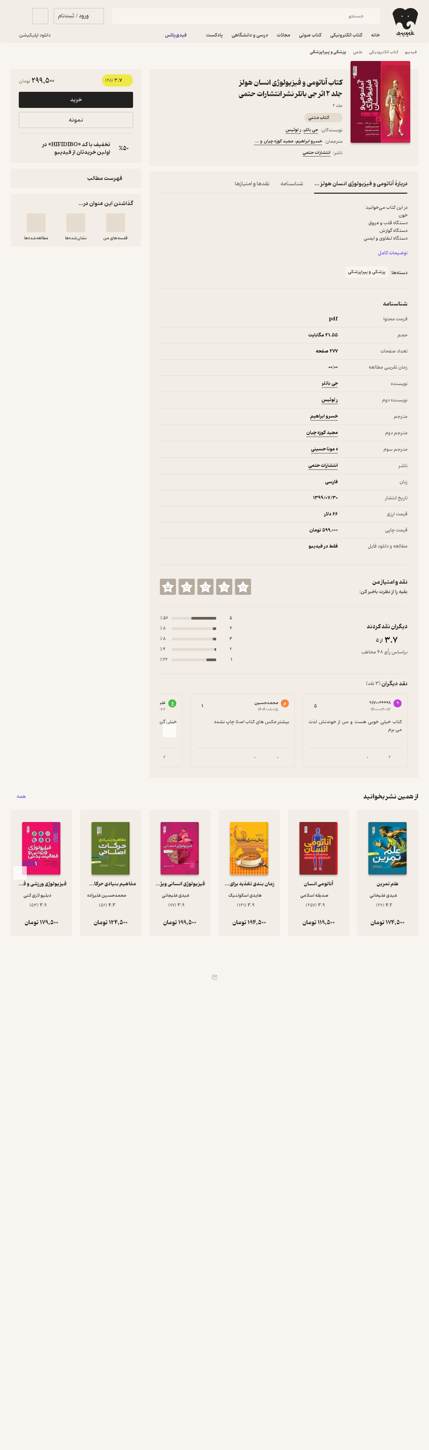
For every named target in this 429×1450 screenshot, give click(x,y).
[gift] (196, 154)
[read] (36, 222)
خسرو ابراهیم (324, 416)
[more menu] (164, 154)
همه (21, 797)
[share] (212, 154)
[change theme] (19, 16)
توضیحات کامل (393, 253)
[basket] (40, 16)
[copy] (25, 148)
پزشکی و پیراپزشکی (328, 52)
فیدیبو (411, 52)
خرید (76, 100)
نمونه (76, 120)
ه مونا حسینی (324, 449)
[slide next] (169, 730)
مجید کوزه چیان (322, 433)
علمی (357, 52)
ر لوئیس (293, 129)
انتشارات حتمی (316, 152)
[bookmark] (180, 154)
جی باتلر (311, 129)
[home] (404, 22)
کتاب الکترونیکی (383, 52)
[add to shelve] (115, 222)
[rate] (243, 587)
